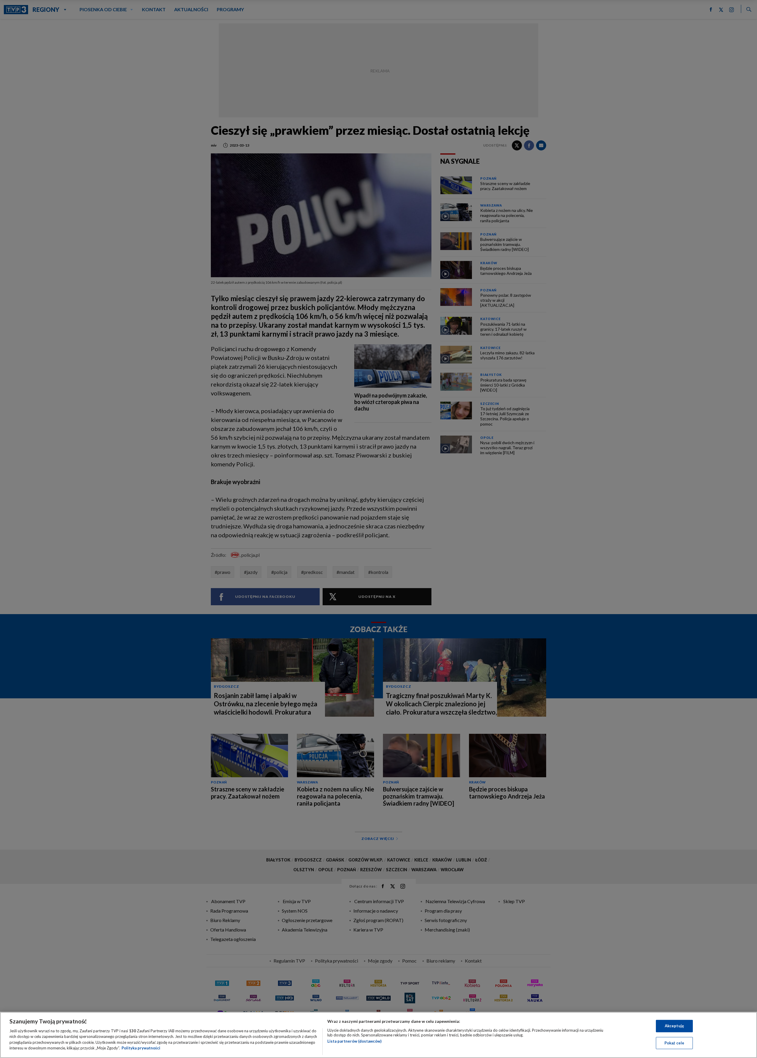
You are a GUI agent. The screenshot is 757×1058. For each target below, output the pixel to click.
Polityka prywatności (141, 1048)
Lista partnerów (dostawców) (354, 1041)
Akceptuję (674, 1025)
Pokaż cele (674, 1042)
